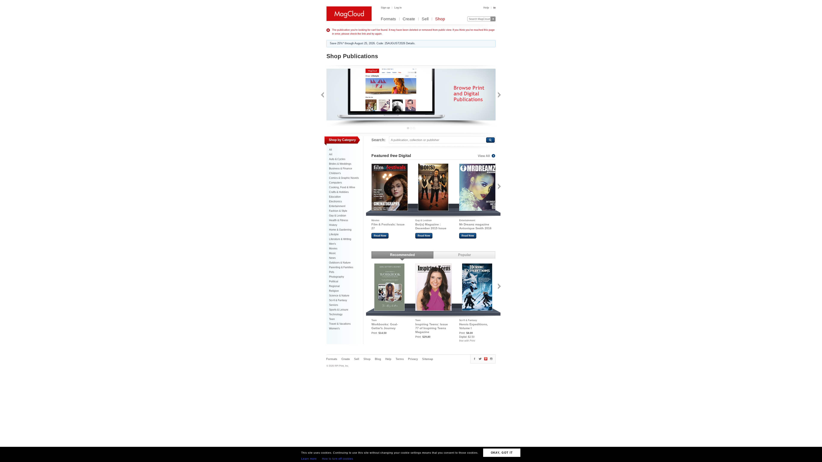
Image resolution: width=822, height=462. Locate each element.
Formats (388, 19)
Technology (335, 314)
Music (332, 253)
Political (333, 281)
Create (409, 19)
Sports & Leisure (338, 309)
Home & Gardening (340, 229)
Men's (332, 243)
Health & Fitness (338, 220)
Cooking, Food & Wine (342, 187)
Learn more (309, 458)
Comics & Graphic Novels (344, 177)
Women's (334, 328)
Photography (336, 276)
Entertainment (337, 206)
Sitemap (427, 359)
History (333, 225)
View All (484, 156)
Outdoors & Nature (340, 262)
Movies (333, 248)
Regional (334, 286)
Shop (440, 19)
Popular (464, 255)
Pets (331, 272)
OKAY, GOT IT (502, 452)
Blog (378, 359)
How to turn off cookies (337, 458)
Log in (398, 7)
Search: (378, 140)
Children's (335, 173)
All (330, 149)
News (332, 257)
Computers (335, 182)
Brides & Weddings (340, 163)
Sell (425, 19)
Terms (400, 359)
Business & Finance (340, 168)
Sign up (385, 7)
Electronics (335, 201)
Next (499, 95)
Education (335, 196)
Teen (332, 319)
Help (486, 7)
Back (323, 95)
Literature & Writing (340, 239)
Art (330, 154)
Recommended (402, 255)
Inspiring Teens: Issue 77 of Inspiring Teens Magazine (431, 328)
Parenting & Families (341, 267)
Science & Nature (339, 295)
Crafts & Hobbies (339, 192)
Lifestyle (334, 234)
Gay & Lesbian (337, 215)
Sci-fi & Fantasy (338, 300)
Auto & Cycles (337, 159)
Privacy (413, 359)
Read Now (380, 235)
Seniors (333, 305)
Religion (334, 290)
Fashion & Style (338, 210)
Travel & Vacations (340, 323)
